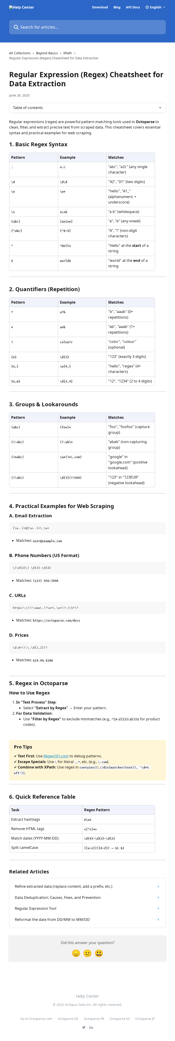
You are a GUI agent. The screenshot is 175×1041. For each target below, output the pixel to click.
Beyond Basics (47, 53)
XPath (67, 53)
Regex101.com (56, 755)
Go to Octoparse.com (36, 1018)
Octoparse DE (68, 1018)
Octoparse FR (94, 1018)
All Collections (20, 53)
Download (100, 7)
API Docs (133, 7)
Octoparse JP (145, 1018)
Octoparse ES (120, 1018)
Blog (117, 7)
